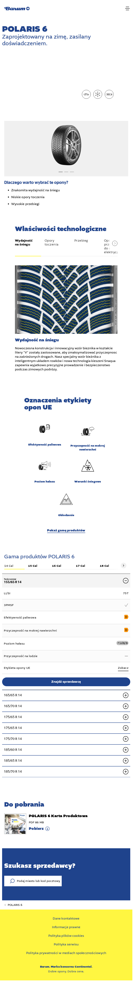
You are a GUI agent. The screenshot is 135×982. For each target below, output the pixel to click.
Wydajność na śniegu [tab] (24, 243)
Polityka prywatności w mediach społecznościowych (66, 953)
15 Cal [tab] (32, 566)
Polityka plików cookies (66, 936)
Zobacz (123, 668)
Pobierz (36, 828)
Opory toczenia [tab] (52, 243)
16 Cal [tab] (56, 566)
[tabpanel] (66, 316)
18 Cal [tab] (104, 566)
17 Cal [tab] (80, 566)
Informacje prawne (66, 927)
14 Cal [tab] (8, 566)
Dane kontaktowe (66, 918)
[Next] (123, 565)
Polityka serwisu (66, 944)
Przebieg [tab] (81, 241)
